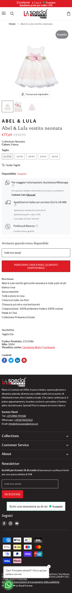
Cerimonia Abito (31, 347)
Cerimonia (49, 347)
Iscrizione (12, 494)
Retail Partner (26, 585)
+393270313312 (23, 419)
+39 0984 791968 (16, 415)
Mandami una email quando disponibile (36, 266)
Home (12, 23)
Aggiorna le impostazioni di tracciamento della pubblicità (30, 582)
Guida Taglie (13, 165)
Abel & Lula (19, 121)
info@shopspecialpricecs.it (23, 423)
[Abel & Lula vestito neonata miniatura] (7, 106)
